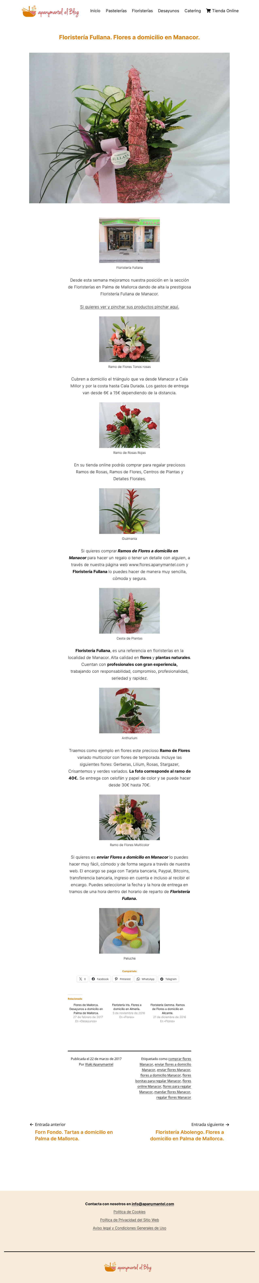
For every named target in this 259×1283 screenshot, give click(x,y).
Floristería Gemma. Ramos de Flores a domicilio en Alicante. (168, 1009)
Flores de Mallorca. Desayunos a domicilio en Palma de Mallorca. (86, 1009)
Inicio (95, 10)
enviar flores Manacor (173, 1070)
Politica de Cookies (129, 1212)
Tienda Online (225, 10)
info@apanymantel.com (153, 1204)
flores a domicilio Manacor (160, 1075)
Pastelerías (116, 10)
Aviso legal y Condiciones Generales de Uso (129, 1228)
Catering (193, 10)
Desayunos (168, 10)
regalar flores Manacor (173, 1097)
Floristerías (142, 10)
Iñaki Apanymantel (99, 1064)
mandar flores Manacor (172, 1092)
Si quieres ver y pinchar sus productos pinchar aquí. (129, 306)
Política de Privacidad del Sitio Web (129, 1220)
